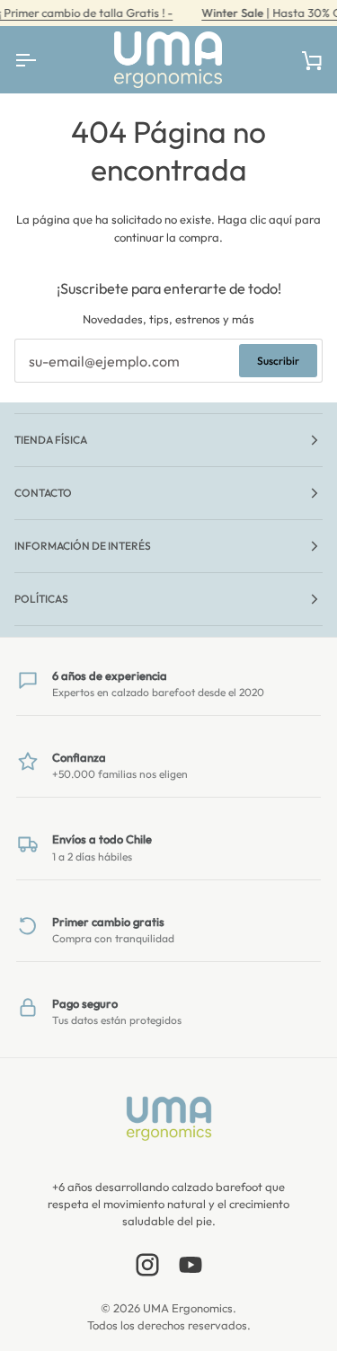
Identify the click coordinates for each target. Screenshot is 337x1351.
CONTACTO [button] (43, 492)
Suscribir (278, 360)
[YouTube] (190, 1264)
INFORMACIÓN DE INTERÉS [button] (82, 545)
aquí (280, 219)
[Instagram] (147, 1264)
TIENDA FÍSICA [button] (50, 439)
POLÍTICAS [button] (41, 598)
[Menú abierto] (41, 59)
